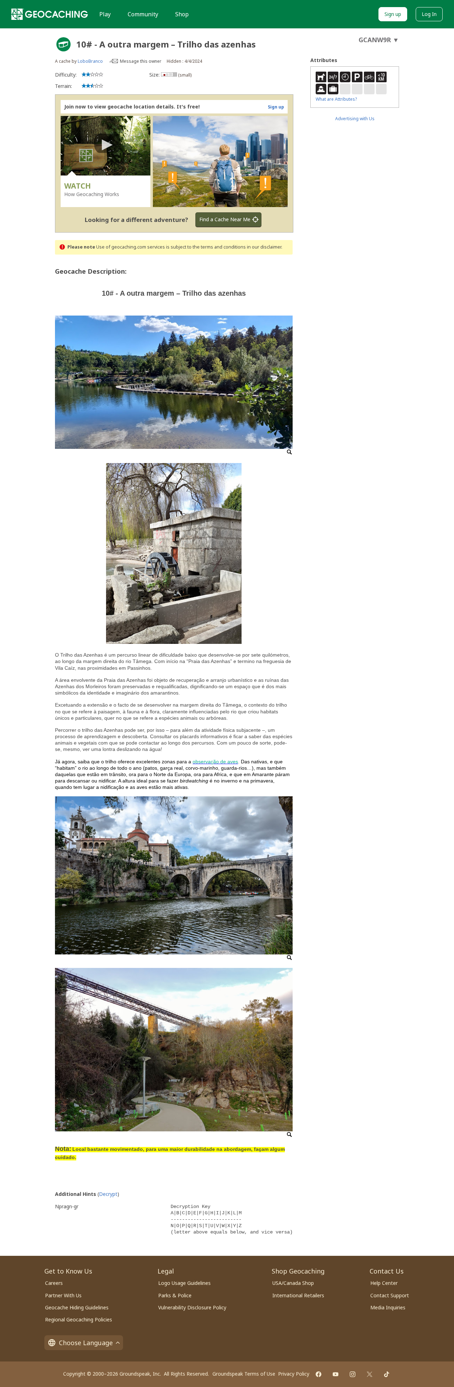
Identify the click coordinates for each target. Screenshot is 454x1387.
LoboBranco (90, 61)
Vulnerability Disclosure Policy (192, 1307)
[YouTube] (335, 1374)
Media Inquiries (387, 1307)
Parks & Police (175, 1295)
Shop (182, 14)
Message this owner (140, 61)
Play (105, 14)
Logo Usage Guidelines (184, 1283)
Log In (429, 14)
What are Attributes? (336, 99)
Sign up (392, 14)
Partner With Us (63, 1295)
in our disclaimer (264, 247)
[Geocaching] (49, 14)
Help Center (384, 1283)
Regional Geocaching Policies (78, 1319)
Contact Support (389, 1295)
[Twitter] (369, 1374)
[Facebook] (318, 1374)
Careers (54, 1283)
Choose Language (86, 1342)
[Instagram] (352, 1374)
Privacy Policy (293, 1373)
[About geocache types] (63, 44)
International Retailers (298, 1295)
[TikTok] (386, 1374)
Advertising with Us (355, 119)
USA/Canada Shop (293, 1283)
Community (143, 14)
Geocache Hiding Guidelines (77, 1307)
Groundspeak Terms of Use (243, 1373)
